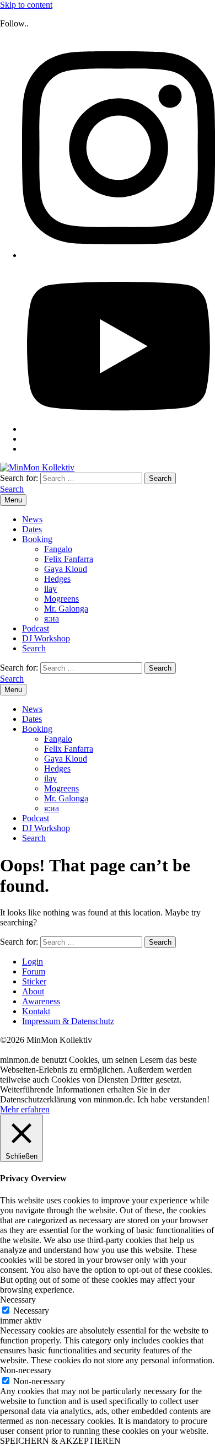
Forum (33, 971)
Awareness (41, 1001)
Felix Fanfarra (68, 559)
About (33, 991)
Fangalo (58, 549)
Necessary (31, 1310)
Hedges (57, 578)
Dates (32, 529)
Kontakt (36, 1011)
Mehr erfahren (25, 1109)
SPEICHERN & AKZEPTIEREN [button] (60, 1440)
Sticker (34, 981)
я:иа (51, 618)
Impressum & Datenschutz (68, 1021)
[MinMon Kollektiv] (37, 467)
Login (32, 961)
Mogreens (61, 598)
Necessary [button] (18, 1299)
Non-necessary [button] (26, 1370)
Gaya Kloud (65, 569)
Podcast (35, 628)
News (32, 519)
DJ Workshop (46, 638)
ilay (50, 588)
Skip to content (26, 4)
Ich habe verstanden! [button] (173, 1099)
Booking (37, 539)
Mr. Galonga (66, 608)
